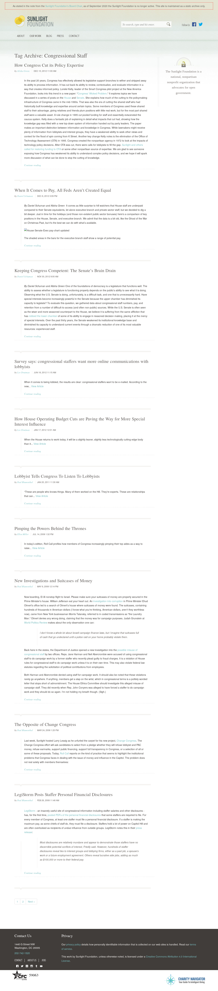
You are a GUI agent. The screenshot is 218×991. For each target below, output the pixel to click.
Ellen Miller (22, 534)
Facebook (194, 24)
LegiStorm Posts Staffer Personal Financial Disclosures (63, 794)
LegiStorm (29, 810)
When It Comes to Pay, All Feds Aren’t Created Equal (62, 190)
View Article (37, 386)
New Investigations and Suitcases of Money (53, 580)
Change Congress (126, 740)
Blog (49, 36)
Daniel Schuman (25, 196)
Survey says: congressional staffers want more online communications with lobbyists (81, 363)
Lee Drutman (23, 372)
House (67, 97)
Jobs (44, 960)
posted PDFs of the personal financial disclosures (74, 815)
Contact (74, 36)
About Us (32, 960)
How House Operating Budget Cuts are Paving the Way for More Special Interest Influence (79, 421)
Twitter (201, 24)
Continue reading (32, 165)
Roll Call (64, 753)
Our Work (35, 36)
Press (60, 36)
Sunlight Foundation (34, 21)
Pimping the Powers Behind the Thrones (50, 528)
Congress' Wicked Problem (92, 93)
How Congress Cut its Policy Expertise (49, 65)
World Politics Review (35, 622)
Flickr (27, 965)
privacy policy (73, 944)
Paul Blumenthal (25, 482)
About (21, 36)
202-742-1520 (22, 953)
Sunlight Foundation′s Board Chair (63, 6)
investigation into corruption (108, 601)
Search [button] (168, 24)
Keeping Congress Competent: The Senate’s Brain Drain (65, 270)
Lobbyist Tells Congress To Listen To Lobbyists (57, 476)
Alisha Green (23, 70)
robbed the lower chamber (43, 316)
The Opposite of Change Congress (45, 724)
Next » (31, 901)
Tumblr (36, 965)
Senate (80, 97)
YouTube (41, 965)
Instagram (31, 965)
